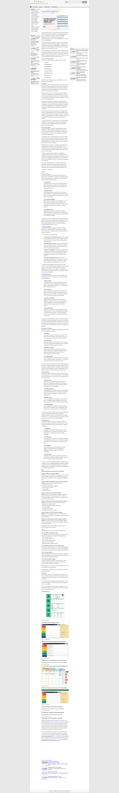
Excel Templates (34, 15)
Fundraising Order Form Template (54, 762)
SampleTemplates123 (53, 739)
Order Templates (34, 23)
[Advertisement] (55, 751)
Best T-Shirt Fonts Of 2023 (52, 771)
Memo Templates (34, 21)
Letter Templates (34, 19)
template (50, 760)
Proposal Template (34, 28)
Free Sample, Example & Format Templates (62, 791)
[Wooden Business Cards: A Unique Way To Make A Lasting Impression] (73, 67)
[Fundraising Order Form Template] (44, 765)
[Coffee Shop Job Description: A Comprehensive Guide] (73, 79)
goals (46, 760)
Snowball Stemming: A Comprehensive (55, 767)
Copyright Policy (47, 6)
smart (48, 760)
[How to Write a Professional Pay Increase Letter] (73, 56)
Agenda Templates (34, 11)
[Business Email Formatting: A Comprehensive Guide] (33, 39)
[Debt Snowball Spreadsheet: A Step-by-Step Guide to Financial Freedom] (33, 79)
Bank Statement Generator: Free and (54, 776)
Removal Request (54, 6)
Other (32, 25)
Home (43, 9)
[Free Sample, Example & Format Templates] (39, 5)
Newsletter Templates (35, 22)
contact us (58, 740)
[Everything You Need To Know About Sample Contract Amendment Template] (73, 61)
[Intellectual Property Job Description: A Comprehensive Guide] (33, 69)
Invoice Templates (34, 18)
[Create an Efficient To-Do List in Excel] (33, 48)
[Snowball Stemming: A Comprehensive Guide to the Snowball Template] (44, 769)
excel (44, 760)
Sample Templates (48, 9)
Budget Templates (34, 13)
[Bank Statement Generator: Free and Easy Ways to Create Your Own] (44, 777)
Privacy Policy (35, 6)
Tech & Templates (34, 31)
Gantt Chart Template (35, 16)
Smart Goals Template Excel (55, 720)
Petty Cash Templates (35, 26)
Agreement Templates (35, 12)
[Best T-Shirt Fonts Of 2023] (44, 772)
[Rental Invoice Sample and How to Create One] (73, 51)
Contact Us (41, 6)
